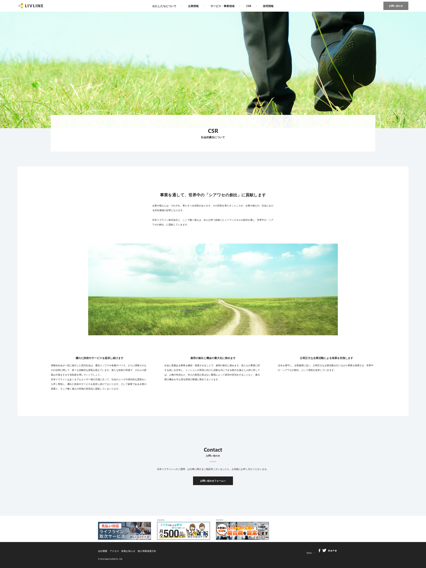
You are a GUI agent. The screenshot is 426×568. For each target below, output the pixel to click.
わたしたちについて (164, 6)
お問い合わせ (396, 5)
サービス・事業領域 (222, 6)
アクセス (114, 551)
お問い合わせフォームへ (213, 480)
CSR (248, 6)
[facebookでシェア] (319, 551)
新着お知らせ (128, 551)
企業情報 (193, 6)
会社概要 (102, 551)
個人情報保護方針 (147, 551)
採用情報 (268, 6)
